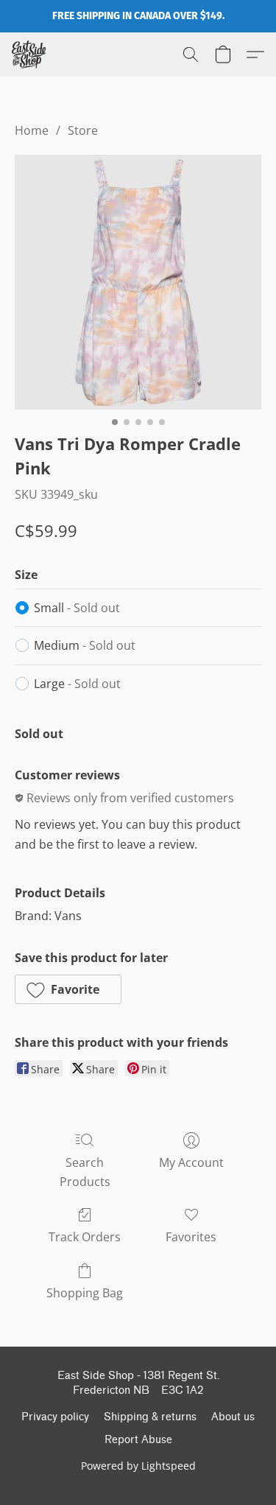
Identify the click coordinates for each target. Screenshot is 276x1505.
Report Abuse (138, 1440)
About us (233, 1417)
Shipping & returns (150, 1417)
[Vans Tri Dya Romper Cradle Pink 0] (138, 282)
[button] (30, 54)
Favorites (191, 1237)
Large (77, 684)
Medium (84, 645)
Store (83, 130)
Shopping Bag (84, 1293)
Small (77, 608)
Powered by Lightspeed (138, 1466)
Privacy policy (55, 1417)
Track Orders (85, 1237)
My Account (191, 1162)
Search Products (85, 1172)
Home (32, 130)
